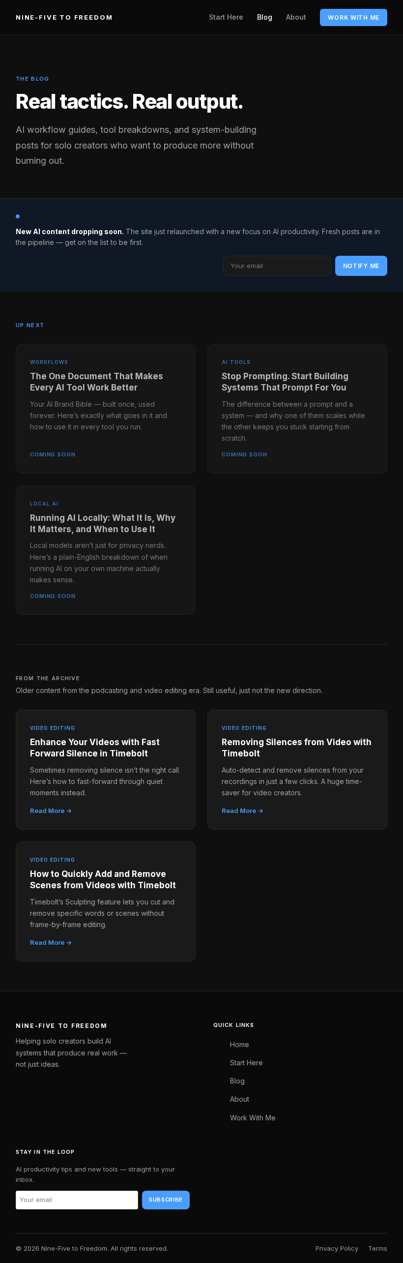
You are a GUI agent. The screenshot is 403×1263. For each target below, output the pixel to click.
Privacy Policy (337, 1248)
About (296, 17)
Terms (377, 1248)
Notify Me (361, 266)
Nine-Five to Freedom (64, 17)
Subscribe (166, 1199)
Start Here (226, 17)
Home (239, 1044)
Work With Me (353, 17)
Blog (264, 17)
